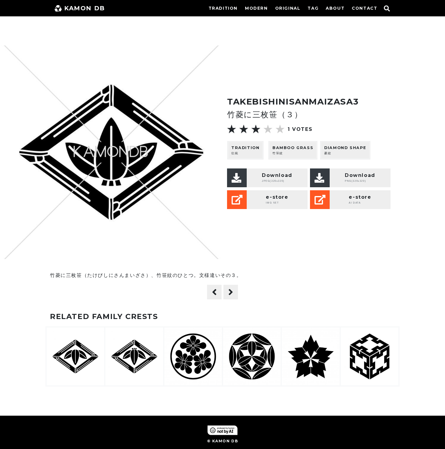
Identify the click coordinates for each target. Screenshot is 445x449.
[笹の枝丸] (230, 292)
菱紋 (345, 150)
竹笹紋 (292, 150)
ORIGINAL (288, 8)
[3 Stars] (255, 129)
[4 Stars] (267, 129)
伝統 (245, 150)
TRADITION (223, 8)
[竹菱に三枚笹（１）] (214, 292)
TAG (313, 8)
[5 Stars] (280, 129)
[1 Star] (231, 129)
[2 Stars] (243, 129)
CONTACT (364, 8)
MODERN (256, 8)
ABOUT (335, 8)
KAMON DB (84, 8)
